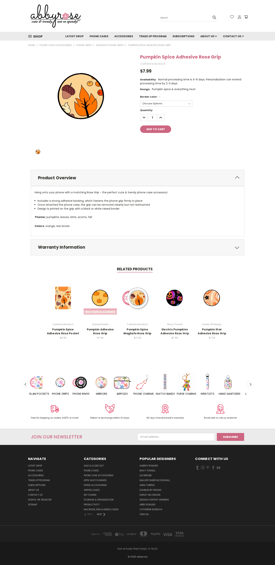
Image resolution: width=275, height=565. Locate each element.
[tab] (137, 178)
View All (144, 514)
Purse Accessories (95, 485)
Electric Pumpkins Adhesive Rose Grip (175, 331)
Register (46, 499)
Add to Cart (63, 297)
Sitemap (32, 504)
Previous (25, 384)
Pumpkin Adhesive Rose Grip (100, 331)
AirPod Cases (92, 490)
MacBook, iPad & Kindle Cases (101, 509)
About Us (207, 36)
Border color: (150, 97)
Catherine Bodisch (151, 509)
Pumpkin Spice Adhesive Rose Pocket (63, 331)
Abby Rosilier (147, 504)
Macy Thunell (147, 470)
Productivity (92, 504)
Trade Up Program (152, 36)
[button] (54, 412)
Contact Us (232, 36)
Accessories (123, 36)
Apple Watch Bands (95, 480)
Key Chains (90, 494)
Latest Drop (74, 36)
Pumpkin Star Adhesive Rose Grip (212, 331)
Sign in (32, 499)
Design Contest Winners (154, 499)
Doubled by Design (150, 490)
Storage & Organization (99, 499)
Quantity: (146, 110)
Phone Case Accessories (99, 475)
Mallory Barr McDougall (155, 480)
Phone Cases (99, 36)
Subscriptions (183, 36)
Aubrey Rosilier (149, 465)
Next (249, 384)
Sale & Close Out (94, 465)
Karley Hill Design (150, 494)
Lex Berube (146, 475)
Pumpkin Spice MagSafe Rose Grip (137, 331)
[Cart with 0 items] (246, 17)
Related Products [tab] (135, 269)
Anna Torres (147, 485)
